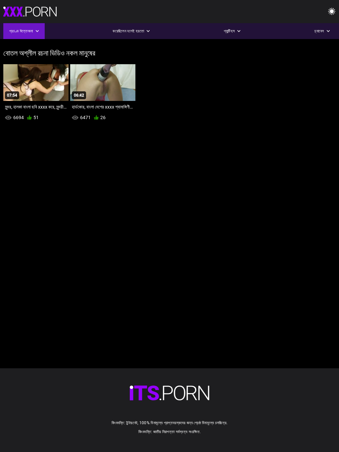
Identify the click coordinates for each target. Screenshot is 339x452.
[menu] (332, 12)
